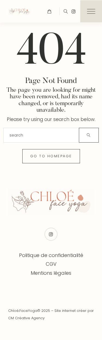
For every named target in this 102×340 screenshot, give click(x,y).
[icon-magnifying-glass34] (66, 11)
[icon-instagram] (74, 11)
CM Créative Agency (26, 318)
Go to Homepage (51, 156)
